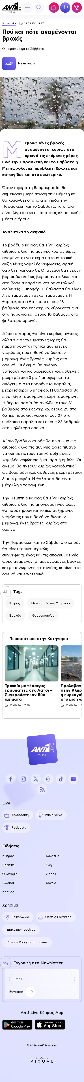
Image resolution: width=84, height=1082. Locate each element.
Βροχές (15, 615)
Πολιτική (8, 865)
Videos (50, 874)
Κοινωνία (9, 23)
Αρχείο (50, 883)
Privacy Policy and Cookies (27, 942)
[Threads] (48, 779)
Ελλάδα (8, 883)
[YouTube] (73, 779)
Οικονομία (9, 874)
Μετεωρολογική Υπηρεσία (50, 603)
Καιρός (14, 603)
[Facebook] (11, 779)
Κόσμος (8, 892)
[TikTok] (61, 779)
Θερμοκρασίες (43, 615)
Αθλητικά (52, 856)
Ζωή (48, 865)
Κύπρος (8, 856)
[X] (36, 779)
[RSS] (42, 789)
